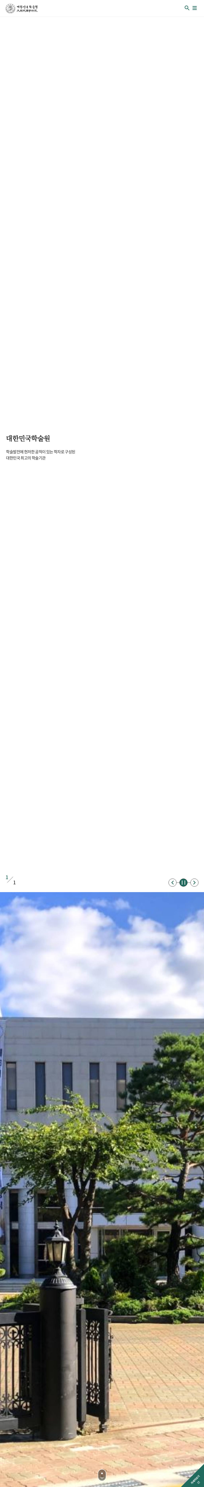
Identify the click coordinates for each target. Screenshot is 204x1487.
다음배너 (194, 883)
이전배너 (173, 883)
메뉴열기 (194, 8)
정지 (183, 883)
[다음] (102, 1475)
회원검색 (187, 8)
